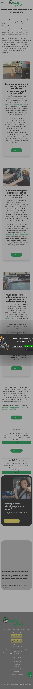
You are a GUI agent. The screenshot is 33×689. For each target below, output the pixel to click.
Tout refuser (18, 346)
